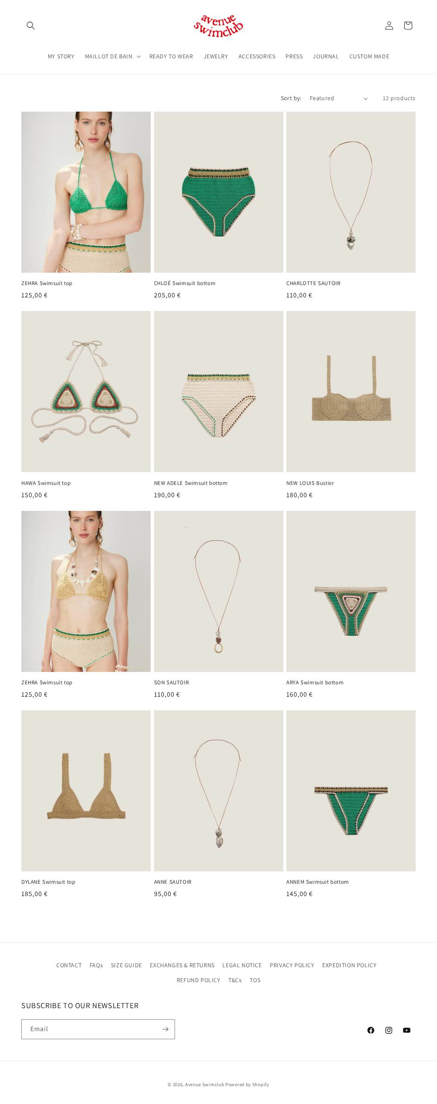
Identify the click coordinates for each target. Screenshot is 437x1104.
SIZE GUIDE (126, 965)
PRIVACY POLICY (292, 965)
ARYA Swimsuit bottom (315, 682)
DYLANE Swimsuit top (48, 882)
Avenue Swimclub (204, 1084)
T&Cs (235, 980)
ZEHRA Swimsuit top (47, 283)
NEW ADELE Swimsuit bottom (191, 483)
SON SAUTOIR (171, 682)
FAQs (96, 965)
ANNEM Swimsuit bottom (317, 882)
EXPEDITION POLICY (349, 965)
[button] (30, 25)
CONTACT (69, 965)
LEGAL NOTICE (242, 965)
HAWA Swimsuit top (45, 483)
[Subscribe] (165, 1029)
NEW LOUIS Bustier (310, 483)
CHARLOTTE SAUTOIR (313, 283)
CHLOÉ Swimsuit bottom (185, 283)
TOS (255, 980)
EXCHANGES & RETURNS (182, 965)
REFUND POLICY (199, 980)
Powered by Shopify (247, 1084)
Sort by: (291, 98)
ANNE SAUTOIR (173, 882)
